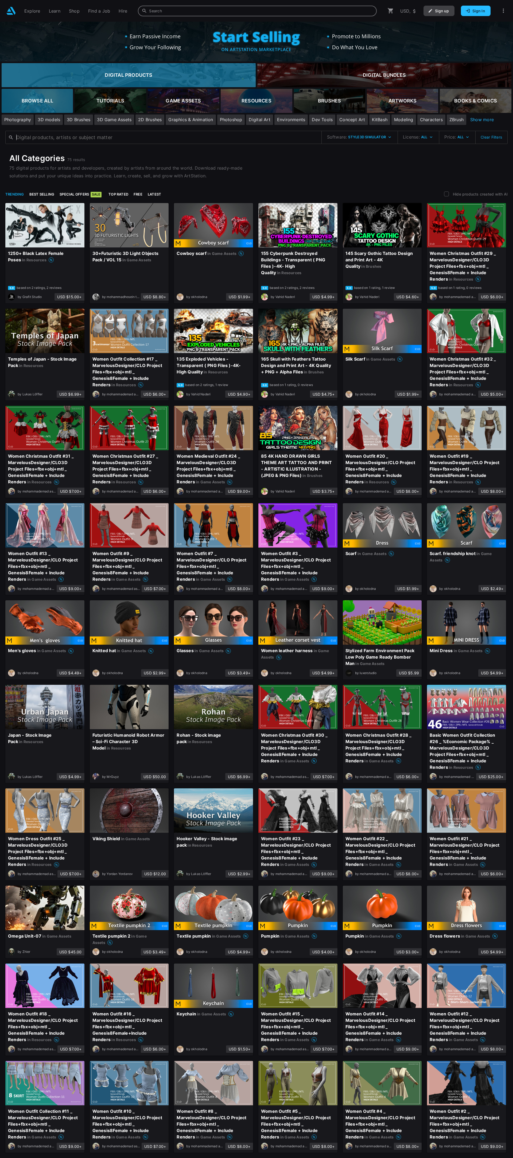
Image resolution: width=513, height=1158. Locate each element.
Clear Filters (491, 137)
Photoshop (231, 119)
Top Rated (118, 194)
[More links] (503, 10)
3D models (49, 119)
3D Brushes (78, 119)
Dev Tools (322, 119)
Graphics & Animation (190, 119)
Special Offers (80, 194)
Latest (154, 194)
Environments (291, 119)
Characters (431, 119)
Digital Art (259, 119)
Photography (17, 119)
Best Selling (42, 194)
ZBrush (456, 119)
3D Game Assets (114, 119)
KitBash (379, 119)
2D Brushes (150, 119)
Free (138, 194)
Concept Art (352, 119)
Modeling (403, 119)
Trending (14, 194)
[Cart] (390, 10)
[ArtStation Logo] (11, 11)
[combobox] (257, 11)
